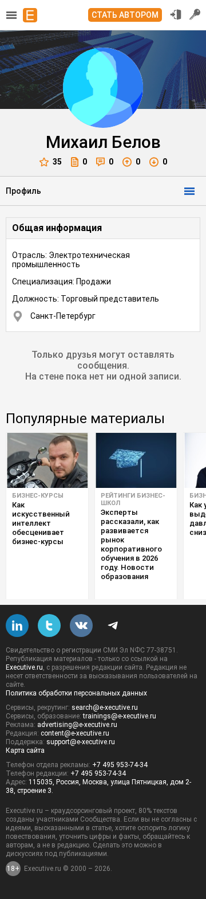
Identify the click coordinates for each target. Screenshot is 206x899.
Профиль (23, 191)
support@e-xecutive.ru (80, 742)
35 (57, 161)
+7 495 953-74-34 (120, 765)
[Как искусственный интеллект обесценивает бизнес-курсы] (47, 460)
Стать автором (125, 14)
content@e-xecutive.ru (75, 733)
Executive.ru (24, 667)
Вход (175, 14)
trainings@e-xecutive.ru (119, 716)
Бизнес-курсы (38, 495)
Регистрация (195, 14)
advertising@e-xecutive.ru (77, 725)
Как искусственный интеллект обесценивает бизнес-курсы (41, 523)
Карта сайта (25, 750)
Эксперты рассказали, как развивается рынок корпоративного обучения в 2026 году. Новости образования (131, 544)
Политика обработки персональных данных (76, 693)
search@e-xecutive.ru (105, 707)
